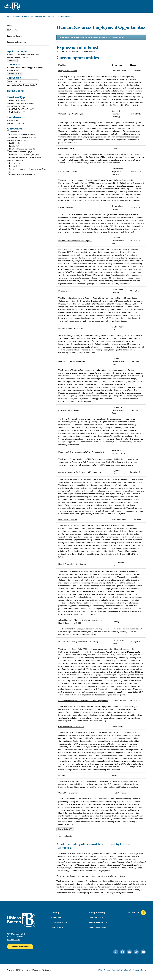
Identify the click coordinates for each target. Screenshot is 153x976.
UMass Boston (17, 123)
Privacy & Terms (139, 970)
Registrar (14, 163)
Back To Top (133, 912)
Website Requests (97, 927)
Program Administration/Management (26, 157)
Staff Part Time (16, 112)
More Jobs (64, 829)
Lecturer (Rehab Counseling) (70, 328)
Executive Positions (18, 140)
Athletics (14, 131)
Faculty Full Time (18, 100)
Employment (56, 917)
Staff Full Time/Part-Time (21, 109)
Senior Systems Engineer (69, 410)
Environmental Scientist (68, 171)
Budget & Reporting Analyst (70, 113)
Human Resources (22, 16)
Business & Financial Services (23, 134)
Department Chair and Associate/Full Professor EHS (81, 452)
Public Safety (16, 160)
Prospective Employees (16, 42)
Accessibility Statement (121, 970)
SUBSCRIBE (15, 73)
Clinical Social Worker (68, 792)
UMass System (104, 970)
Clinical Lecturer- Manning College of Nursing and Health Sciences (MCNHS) (80, 621)
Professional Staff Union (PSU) (24, 154)
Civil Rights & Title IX (60, 922)
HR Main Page (13, 30)
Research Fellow (65, 207)
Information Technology (20, 151)
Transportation (96, 917)
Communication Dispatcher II (71, 726)
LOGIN (12, 60)
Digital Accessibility (98, 922)
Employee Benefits (14, 36)
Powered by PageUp (64, 836)
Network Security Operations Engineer (75, 240)
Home (9, 16)
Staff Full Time (17, 106)
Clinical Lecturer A (66, 148)
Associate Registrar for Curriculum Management (79, 472)
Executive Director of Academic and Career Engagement (83, 700)
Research (14, 166)
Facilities (14, 143)
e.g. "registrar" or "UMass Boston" (22, 85)
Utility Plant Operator (67, 70)
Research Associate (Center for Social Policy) (78, 641)
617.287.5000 (13, 939)
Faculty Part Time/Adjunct (21, 103)
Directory (55, 912)
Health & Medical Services (21, 148)
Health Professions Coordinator (72, 564)
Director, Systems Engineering (71, 361)
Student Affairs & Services (21, 174)
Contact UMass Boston (20, 947)
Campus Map (57, 927)
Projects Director (65, 290)
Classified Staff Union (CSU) (22, 137)
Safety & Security (97, 912)
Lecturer (62, 775)
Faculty (13, 146)
